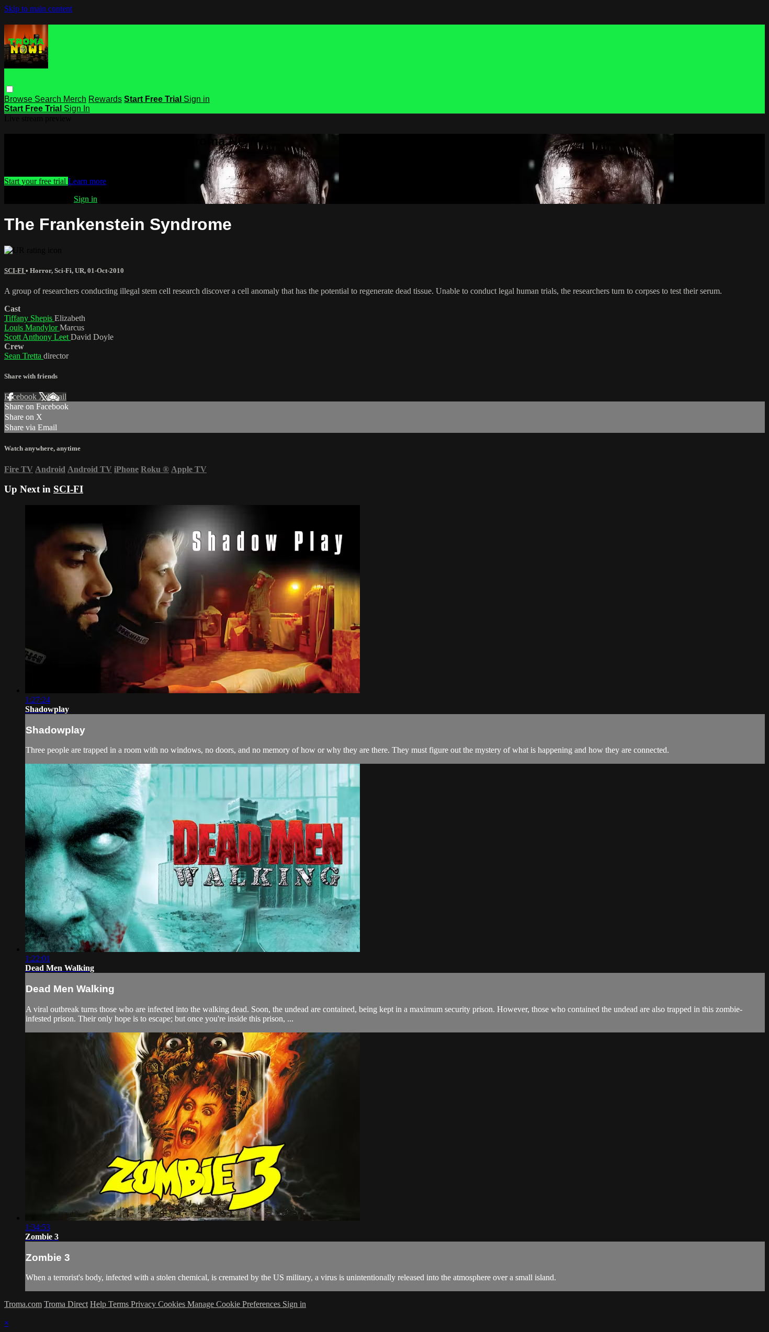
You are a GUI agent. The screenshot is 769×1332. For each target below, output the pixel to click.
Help (99, 1304)
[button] (9, 89)
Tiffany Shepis (29, 318)
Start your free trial (36, 181)
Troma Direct (66, 1304)
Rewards (105, 99)
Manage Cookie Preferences (234, 1304)
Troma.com (23, 1304)
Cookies (172, 1304)
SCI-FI (15, 270)
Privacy (144, 1304)
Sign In (77, 108)
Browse (19, 99)
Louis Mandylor (32, 327)
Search (49, 99)
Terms (119, 1304)
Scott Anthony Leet (37, 336)
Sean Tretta (23, 355)
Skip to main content (38, 8)
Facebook (21, 396)
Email (56, 396)
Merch (74, 99)
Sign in (197, 99)
